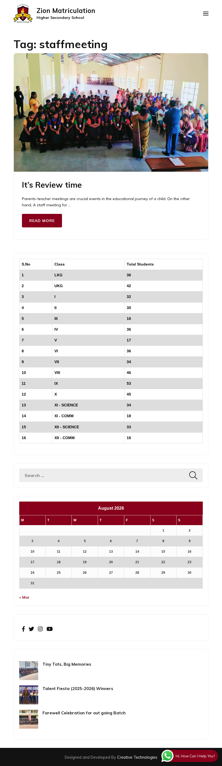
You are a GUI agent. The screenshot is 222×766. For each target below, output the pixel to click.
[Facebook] (23, 629)
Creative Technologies (137, 757)
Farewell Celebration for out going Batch (84, 712)
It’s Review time (52, 185)
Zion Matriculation (66, 10)
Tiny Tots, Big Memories (67, 664)
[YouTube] (50, 629)
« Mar (24, 597)
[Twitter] (31, 629)
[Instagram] (40, 629)
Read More (42, 220)
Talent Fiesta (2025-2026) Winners (78, 688)
